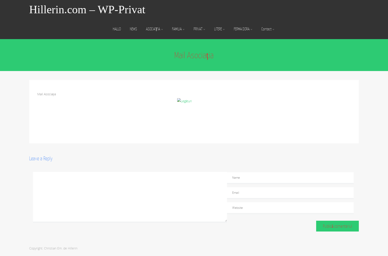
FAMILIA (177, 29)
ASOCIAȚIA (153, 29)
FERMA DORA (241, 29)
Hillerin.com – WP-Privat (87, 9)
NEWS (133, 29)
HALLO (117, 29)
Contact (266, 29)
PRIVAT (198, 29)
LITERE (218, 29)
